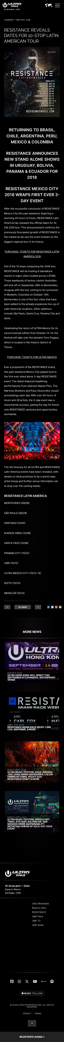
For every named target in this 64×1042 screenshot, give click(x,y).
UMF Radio (38, 925)
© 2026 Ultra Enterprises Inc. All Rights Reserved (32, 1006)
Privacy (27, 1013)
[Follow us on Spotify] (52, 981)
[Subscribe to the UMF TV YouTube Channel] (35, 981)
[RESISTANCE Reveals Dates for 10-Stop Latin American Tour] (32, 116)
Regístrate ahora (31, 1036)
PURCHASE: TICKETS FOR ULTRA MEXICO (32, 357)
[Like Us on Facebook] (12, 981)
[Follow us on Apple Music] (32, 993)
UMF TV (36, 920)
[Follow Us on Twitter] (26, 981)
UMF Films (37, 916)
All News (23, 607)
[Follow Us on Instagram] (19, 981)
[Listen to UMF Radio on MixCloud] (44, 981)
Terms (37, 1013)
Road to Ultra (39, 907)
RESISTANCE (39, 912)
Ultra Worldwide (40, 903)
